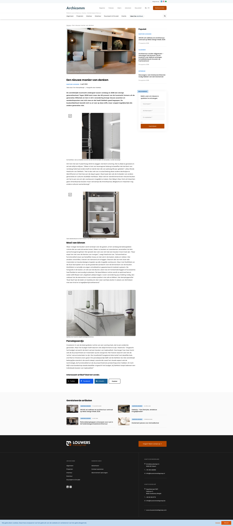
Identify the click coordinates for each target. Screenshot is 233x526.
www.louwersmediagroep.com (156, 510)
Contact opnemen (97, 469)
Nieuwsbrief (138, 8)
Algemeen (70, 16)
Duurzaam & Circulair (111, 16)
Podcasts (111, 8)
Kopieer (114, 381)
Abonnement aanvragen (99, 473)
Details (217, 523)
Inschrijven (152, 126)
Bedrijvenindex (159, 8)
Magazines (102, 8)
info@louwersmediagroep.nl (155, 473)
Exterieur (98, 16)
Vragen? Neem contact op (151, 444)
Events (124, 16)
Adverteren (128, 8)
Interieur (89, 16)
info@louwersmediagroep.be (155, 501)
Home (68, 25)
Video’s (119, 8)
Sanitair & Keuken (72, 84)
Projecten (79, 16)
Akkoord (226, 523)
